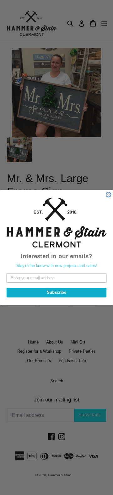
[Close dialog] (108, 194)
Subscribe (56, 292)
